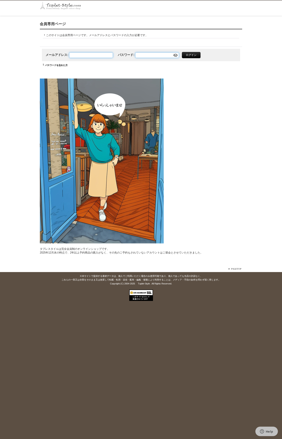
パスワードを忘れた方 (56, 65)
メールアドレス (56, 54)
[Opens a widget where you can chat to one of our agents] (266, 432)
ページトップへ (234, 269)
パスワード (125, 54)
